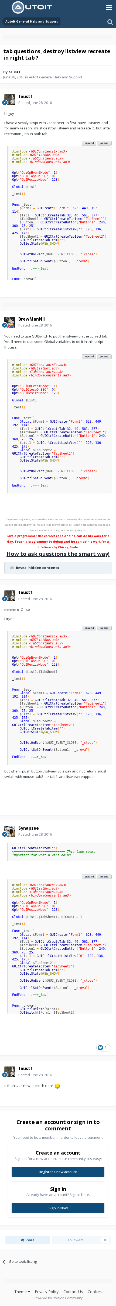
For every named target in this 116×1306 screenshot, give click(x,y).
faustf (14, 72)
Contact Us (73, 1291)
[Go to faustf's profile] (9, 99)
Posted (35, 102)
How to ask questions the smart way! (58, 553)
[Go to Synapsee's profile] (9, 831)
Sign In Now (58, 1208)
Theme (21, 1291)
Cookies (95, 1291)
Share (29, 1240)
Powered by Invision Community (58, 1298)
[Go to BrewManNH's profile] (9, 322)
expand (89, 143)
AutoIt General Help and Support (55, 77)
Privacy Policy (47, 1291)
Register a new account (58, 1171)
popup (104, 143)
